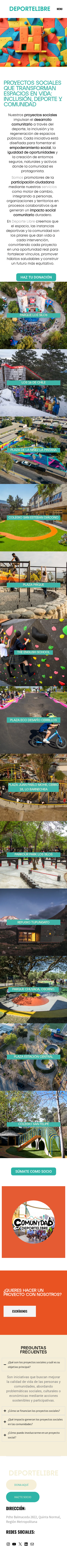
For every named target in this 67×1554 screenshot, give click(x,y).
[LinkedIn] (26, 1545)
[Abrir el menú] (59, 9)
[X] (20, 1545)
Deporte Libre (23, 221)
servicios (49, 187)
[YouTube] (14, 1545)
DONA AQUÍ (21, 1485)
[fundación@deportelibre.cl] (32, 1545)
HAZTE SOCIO (22, 1497)
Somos (17, 177)
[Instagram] (8, 1545)
